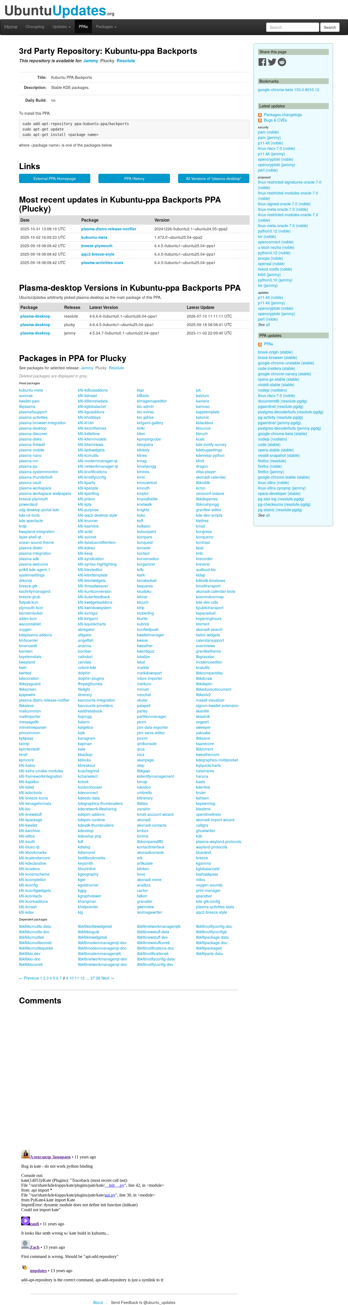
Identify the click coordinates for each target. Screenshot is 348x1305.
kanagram (86, 738)
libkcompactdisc (209, 672)
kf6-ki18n (86, 422)
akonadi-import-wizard (215, 819)
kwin (23, 667)
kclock (83, 781)
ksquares (145, 585)
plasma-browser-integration (42, 422)
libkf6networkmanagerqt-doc (102, 964)
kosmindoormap (210, 596)
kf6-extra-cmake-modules (41, 770)
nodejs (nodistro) (272, 390)
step (140, 765)
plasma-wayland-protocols (218, 841)
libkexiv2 (203, 694)
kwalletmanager (150, 634)
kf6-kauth (27, 841)
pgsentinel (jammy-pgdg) (279, 422)
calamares (205, 770)
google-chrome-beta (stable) (282, 433)
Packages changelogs (283, 114)
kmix (141, 477)
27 (93, 978)
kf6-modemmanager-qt (97, 460)
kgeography (88, 874)
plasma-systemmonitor (38, 471)
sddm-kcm (28, 618)
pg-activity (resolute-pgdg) (280, 417)
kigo (140, 390)
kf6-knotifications (92, 471)
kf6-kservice (88, 526)
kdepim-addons (91, 814)
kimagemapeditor (152, 401)
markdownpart (149, 672)
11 (77, 978)
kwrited (25, 672)
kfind (200, 460)
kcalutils (203, 667)
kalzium (202, 395)
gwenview (145, 906)
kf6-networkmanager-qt (98, 466)
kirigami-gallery (150, 422)
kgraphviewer (89, 895)
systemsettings (32, 575)
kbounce (203, 428)
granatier (145, 901)
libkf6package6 (209, 948)
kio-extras (145, 411)
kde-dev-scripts (209, 515)
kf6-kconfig (28, 885)
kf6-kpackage (30, 819)
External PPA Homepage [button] (54, 178)
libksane (203, 738)
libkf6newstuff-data (153, 931)
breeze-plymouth (97, 245)
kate (81, 749)
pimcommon (29, 732)
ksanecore (205, 743)
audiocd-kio (206, 569)
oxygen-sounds (209, 885)
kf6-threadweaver (93, 585)
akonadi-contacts (151, 825)
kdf (80, 841)
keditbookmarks (91, 857)
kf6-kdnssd (87, 395)
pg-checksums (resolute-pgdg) (284, 504)
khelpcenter (88, 906)
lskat (141, 662)
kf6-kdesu (86, 547)
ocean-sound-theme (36, 542)
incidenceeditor (209, 662)
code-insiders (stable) (276, 368)
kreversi (203, 564)
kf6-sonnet (87, 537)
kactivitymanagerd (34, 591)
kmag (142, 460)
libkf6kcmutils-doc (34, 931)
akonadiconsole (150, 852)
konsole (143, 547)
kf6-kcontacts (30, 895)
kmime (142, 836)
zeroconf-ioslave (210, 493)
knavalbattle (147, 498)
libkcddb (203, 482)
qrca (141, 749)
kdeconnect (88, 792)
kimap (142, 781)
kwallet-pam (29, 401)
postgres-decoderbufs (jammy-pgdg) (289, 428)
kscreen (26, 651)
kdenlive (203, 787)
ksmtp (24, 743)
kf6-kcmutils (88, 455)
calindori (85, 656)
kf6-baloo (27, 765)
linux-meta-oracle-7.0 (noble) (283, 209)
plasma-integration (35, 553)
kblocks (84, 759)
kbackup (85, 754)
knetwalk (144, 504)
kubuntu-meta (94, 237)
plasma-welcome (33, 564)
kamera (202, 401)
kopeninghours (209, 618)
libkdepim (204, 683)
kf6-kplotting (88, 493)
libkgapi (143, 770)
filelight (84, 689)
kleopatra (145, 444)
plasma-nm (28, 460)
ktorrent (202, 624)
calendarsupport (210, 640)
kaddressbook (90, 711)
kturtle (142, 618)
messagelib (29, 721)
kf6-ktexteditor (90, 569)
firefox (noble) (270, 466)
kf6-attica (27, 836)
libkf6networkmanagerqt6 (159, 926)
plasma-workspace (35, 488)
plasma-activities (33, 417)
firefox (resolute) (272, 460)
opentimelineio (208, 814)
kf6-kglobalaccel (92, 406)
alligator (85, 634)
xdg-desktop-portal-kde (39, 509)
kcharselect (88, 776)
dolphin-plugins (91, 678)
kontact (143, 553)
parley (142, 711)
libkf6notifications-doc (155, 948)
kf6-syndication (91, 558)
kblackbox (204, 422)
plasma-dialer (30, 547)
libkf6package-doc (211, 942)
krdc (199, 553)
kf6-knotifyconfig (92, 477)
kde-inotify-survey (211, 444)
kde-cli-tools (29, 515)
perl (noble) (268, 170)
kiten (141, 433)
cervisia (84, 662)
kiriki (141, 428)
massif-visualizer (210, 700)
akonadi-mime (149, 879)
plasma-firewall (32, 444)
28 (98, 978)
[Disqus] (134, 1075)
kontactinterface (150, 847)
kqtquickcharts (208, 765)
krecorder (204, 558)
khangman (87, 901)
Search (330, 27)
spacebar (204, 895)
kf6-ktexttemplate (93, 575)
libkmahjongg (207, 504)
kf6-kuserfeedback (94, 596)
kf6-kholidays (89, 417)
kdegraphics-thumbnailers (100, 803)
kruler (201, 792)
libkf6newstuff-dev (152, 937)
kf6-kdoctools (30, 792)
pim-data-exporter (152, 727)
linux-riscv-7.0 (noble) (276, 148)
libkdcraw (204, 678)
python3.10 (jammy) (275, 280)
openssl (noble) (271, 263)
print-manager (208, 890)
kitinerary (145, 798)
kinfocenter (28, 640)
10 (71, 978)
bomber (84, 651)
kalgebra (85, 727)
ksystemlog (205, 803)
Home (10, 26)
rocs (140, 754)
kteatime (203, 808)
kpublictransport (209, 607)
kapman (85, 743)
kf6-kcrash (28, 906)
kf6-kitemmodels (92, 439)
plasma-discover (33, 433)
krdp (23, 526)
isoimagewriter (149, 912)
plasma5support (33, 411)
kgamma (203, 863)
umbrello (144, 792)
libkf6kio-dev (30, 953)
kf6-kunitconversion (94, 591)
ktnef (23, 754)
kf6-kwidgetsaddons (95, 602)
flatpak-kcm (29, 602)
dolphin (84, 672)
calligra (202, 825)
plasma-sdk (29, 558)
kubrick (143, 624)
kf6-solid (85, 531)
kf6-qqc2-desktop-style (97, 515)
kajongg (85, 716)
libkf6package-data (212, 937)
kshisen (202, 798)
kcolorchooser (90, 787)
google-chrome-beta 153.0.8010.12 (288, 89)
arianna (84, 645)
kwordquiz (145, 651)
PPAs (83, 26)
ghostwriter (205, 830)
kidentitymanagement (155, 776)
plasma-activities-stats (102, 262)
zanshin (143, 808)
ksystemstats (30, 656)
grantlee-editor (208, 509)
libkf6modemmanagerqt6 (99, 953)
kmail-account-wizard (155, 814)
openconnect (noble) (276, 241)
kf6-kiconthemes (92, 428)
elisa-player (206, 471)
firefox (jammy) (271, 471)
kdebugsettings (209, 449)
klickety (143, 449)
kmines (143, 471)
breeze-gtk (28, 585)
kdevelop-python (210, 455)
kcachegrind (88, 770)
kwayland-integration (37, 531)
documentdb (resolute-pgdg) (282, 401)
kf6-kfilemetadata (93, 401)
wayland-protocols (211, 847)
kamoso (203, 406)
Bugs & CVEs (275, 120)
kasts (200, 781)
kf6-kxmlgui (88, 613)
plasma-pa (28, 466)
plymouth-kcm (31, 607)
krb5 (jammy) (269, 274)
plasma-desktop (35, 316)
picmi (141, 721)
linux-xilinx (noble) (273, 482)
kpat (199, 547)
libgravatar (205, 656)
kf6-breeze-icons (33, 798)
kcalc (200, 439)
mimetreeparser (32, 727)
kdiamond (86, 852)
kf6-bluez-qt (29, 847)
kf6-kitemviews (90, 444)
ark (139, 857)
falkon (142, 895)
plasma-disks (30, 439)
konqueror (205, 537)
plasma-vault (30, 482)
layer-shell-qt (30, 537)
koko (141, 515)
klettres (202, 520)
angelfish (86, 640)
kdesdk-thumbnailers (96, 825)
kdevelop (86, 830)
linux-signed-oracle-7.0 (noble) (284, 203)
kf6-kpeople (88, 488)
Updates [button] (60, 26)
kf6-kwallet (28, 825)
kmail (200, 526)
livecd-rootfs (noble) (275, 269)
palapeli (143, 705)
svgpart (202, 721)
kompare (144, 537)
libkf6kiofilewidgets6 (95, 926)
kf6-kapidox (29, 781)
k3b (199, 836)
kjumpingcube (149, 439)
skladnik (203, 716)
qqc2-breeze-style (97, 254)
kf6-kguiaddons (91, 411)
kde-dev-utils (207, 602)
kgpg (82, 890)
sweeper (203, 727)
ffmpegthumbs (90, 683)
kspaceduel (206, 613)
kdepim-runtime (91, 819)
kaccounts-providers (95, 705)
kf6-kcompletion (32, 879)
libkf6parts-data (209, 953)
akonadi (144, 819)
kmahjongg (146, 466)
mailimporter (30, 716)
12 (82, 978)
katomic (202, 417)
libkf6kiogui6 (88, 931)
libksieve (26, 705)
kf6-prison (86, 498)
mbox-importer (149, 678)
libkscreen (27, 689)
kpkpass (26, 738)
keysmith (85, 863)
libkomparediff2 (150, 841)
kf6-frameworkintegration (40, 776)
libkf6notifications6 (153, 953)
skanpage (145, 759)
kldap (200, 575)
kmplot (142, 493)
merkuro (144, 683)
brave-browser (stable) (277, 357)
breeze (202, 857)
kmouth (143, 488)
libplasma (27, 406)
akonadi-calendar (211, 477)
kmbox (142, 830)
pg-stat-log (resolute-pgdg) (281, 498)
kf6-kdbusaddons (93, 390)
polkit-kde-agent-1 (34, 569)
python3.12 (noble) (274, 231)
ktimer (142, 596)
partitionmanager (151, 716)
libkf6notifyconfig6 (211, 931)
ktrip (140, 607)
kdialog (84, 847)
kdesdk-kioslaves (210, 580)
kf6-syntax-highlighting (97, 564)
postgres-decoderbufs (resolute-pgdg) (291, 411)
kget (81, 879)
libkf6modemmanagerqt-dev (102, 942)
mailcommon (30, 711)
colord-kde (87, 667)
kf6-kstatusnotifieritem (97, 542)
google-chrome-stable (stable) (284, 477)
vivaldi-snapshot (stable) (279, 455)
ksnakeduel (147, 580)
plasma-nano (30, 455)
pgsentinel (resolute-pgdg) (280, 406)
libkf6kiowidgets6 (92, 937)
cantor (142, 890)
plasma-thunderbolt (35, 477)
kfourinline (87, 868)
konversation (148, 558)
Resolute (126, 60)
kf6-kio (24, 808)
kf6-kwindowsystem (94, 607)
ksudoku (144, 591)
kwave (142, 640)
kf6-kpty (85, 504)
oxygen (25, 629)
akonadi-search (209, 629)
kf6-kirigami (88, 618)
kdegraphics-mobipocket (217, 759)
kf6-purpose (88, 509)
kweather (145, 645)
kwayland (27, 662)
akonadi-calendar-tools (215, 591)
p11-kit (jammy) (271, 153)
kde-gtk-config (208, 901)
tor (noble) (267, 236)
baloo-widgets (208, 634)
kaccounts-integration (96, 700)
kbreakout (86, 765)
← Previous (29, 978)
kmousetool (147, 482)
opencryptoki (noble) (275, 159)
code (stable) (269, 444)
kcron (201, 488)
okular (142, 700)
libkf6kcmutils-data (35, 926)
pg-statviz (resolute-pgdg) (280, 509)
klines (142, 455)
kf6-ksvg (85, 553)
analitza (143, 885)
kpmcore (26, 759)
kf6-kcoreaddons (33, 901)
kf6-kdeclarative (32, 863)
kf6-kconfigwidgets (35, 890)
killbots (143, 395)
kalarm (84, 721)
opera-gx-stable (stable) (278, 379)
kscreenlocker (31, 613)
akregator (86, 629)
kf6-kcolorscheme (34, 874)
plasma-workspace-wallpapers (45, 493)
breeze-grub (29, 596)
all (268, 324)
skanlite (202, 711)
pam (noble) (268, 132)
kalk (81, 732)
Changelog (35, 26)
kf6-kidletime (89, 433)
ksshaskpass (207, 874)
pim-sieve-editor (151, 732)
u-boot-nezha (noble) (276, 247)
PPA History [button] (134, 178)
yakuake (203, 732)
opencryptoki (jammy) (276, 164)
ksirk (141, 575)
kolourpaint (146, 531)
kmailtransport (208, 585)
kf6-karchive (29, 830)
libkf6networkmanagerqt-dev (102, 959)
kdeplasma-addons (35, 634)
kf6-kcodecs (29, 868)
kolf (140, 520)
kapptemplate (207, 411)
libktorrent (204, 749)
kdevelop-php (89, 836)
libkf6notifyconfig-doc (214, 926)
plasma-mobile (31, 449)
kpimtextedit (29, 749)
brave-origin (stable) (275, 352)
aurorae (26, 395)
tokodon (144, 787)
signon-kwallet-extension (217, 705)
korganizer (146, 564)
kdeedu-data (89, 798)
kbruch (202, 433)
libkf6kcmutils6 (31, 937)
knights (143, 509)
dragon (202, 466)
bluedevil (203, 852)
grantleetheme (208, 651)
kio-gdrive (145, 417)
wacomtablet (30, 624)
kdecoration (29, 678)
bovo (141, 874)
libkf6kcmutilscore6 (35, 942)
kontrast (203, 542)
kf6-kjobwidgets (91, 449)
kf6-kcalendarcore (34, 857)
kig (80, 912)
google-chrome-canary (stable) (284, 373)
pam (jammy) (269, 137)
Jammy (90, 60)
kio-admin (145, 406)
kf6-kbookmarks (32, 852)
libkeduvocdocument (213, 689)
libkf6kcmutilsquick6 (36, 948)
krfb (140, 569)
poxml (142, 738)
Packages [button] (105, 26)
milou (200, 879)
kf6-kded (26, 787)
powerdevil (28, 504)
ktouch (142, 602)
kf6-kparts (86, 482)
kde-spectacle (31, 520)
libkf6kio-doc (30, 959)
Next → (107, 978)
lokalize (143, 656)
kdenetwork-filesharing (97, 808)
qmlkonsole (147, 743)
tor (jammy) (268, 285)
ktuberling (145, 613)
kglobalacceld (207, 868)
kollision (144, 526)
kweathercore (207, 754)
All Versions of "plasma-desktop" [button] (213, 178)
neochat (144, 694)
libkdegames (207, 498)
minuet (143, 689)
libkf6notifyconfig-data (156, 959)
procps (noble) (270, 258)
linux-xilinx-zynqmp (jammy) (282, 488)
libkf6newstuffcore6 (153, 942)
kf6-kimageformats (35, 803)
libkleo (142, 803)
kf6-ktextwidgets (92, 580)
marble (143, 667)
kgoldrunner (88, 885)
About (98, 1302)
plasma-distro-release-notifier (108, 228)
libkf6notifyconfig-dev (155, 964)
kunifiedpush (148, 629)
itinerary (85, 694)
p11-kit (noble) (270, 142)
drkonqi (25, 580)
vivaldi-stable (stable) (276, 384)
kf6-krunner (88, 520)
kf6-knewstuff (30, 814)
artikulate (145, 863)
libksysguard (30, 683)
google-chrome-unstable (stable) (286, 362)
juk (198, 390)
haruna (202, 776)
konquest (145, 542)
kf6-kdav (26, 912)
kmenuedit (28, 645)
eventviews (205, 645)
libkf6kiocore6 (31, 964)
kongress (204, 531)
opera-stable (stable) (276, 449)
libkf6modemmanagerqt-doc (102, 948)
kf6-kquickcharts (92, 624)
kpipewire (27, 694)
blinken (143, 868)
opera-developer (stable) (279, 493)
